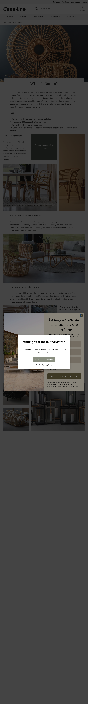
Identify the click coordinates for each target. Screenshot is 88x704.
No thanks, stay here (44, 365)
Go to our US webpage (44, 359)
